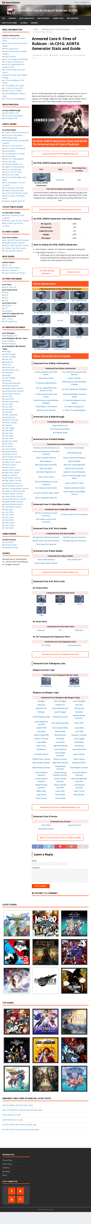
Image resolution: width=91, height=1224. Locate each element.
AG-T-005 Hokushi (79, 300)
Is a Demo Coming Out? (74, 406)
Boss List (7, 265)
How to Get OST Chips (74, 483)
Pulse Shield (60, 794)
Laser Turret (79, 791)
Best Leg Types (46, 468)
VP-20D (79, 325)
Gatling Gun (79, 708)
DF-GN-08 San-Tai (79, 313)
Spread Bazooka (79, 749)
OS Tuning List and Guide (46, 488)
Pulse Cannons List (9, 1115)
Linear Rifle (79, 728)
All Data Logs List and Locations (74, 514)
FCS (60, 630)
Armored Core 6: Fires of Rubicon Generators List (60, 209)
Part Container (59, 252)
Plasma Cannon (60, 759)
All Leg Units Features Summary (46, 537)
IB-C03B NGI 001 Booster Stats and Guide (18, 1129)
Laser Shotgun (60, 712)
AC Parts (23, 23)
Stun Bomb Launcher (60, 723)
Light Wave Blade (60, 746)
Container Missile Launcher (14, 491)
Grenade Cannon (41, 754)
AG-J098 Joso (41, 300)
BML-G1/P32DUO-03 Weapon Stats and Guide (20, 1110)
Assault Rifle (41, 728)
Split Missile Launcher (41, 767)
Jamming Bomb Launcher (14, 391)
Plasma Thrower (41, 738)
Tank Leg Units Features (46, 544)
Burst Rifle (79, 723)
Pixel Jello (55, 55)
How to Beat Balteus (46, 559)
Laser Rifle (41, 731)
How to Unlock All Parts (46, 458)
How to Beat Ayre (74, 559)
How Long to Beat (46, 378)
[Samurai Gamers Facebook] (11, 1191)
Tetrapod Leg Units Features (74, 541)
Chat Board (46, 825)
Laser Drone (41, 794)
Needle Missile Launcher (13, 502)
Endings (34, 23)
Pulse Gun (41, 705)
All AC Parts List (10, 287)
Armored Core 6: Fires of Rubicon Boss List (60, 572)
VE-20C (79, 337)
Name (34, 861)
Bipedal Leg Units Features (74, 537)
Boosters (41, 630)
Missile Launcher (79, 762)
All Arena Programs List (46, 472)
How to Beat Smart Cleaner (46, 563)
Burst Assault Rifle (60, 728)
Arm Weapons (46, 686)
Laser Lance (41, 746)
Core (60, 604)
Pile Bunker (41, 749)
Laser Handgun (79, 701)
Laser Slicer (60, 742)
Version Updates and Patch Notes (15, 1105)
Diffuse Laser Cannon (41, 759)
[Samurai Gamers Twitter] (20, 1191)
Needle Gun (60, 705)
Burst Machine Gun (60, 708)
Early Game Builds (26, 18)
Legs (41, 615)
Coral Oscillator (60, 749)
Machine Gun (41, 708)
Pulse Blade (79, 742)
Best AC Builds (43, 18)
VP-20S (41, 325)
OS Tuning (46, 645)
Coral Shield (60, 798)
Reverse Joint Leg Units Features (46, 541)
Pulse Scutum (41, 798)
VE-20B (60, 337)
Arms (79, 604)
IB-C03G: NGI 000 (41, 349)
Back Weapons (74, 686)
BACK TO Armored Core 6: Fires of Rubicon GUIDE (60, 838)
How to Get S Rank (9, 23)
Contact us (6, 1168)
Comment (36, 868)
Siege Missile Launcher (13, 480)
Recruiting (5, 1171)
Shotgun (41, 712)
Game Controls (74, 378)
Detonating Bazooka (41, 717)
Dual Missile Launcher (79, 767)
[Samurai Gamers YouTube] (11, 1199)
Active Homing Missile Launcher (16, 488)
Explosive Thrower (79, 735)
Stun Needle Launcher (12, 457)
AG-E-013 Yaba (60, 300)
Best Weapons (72, 18)
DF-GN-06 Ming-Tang (60, 313)
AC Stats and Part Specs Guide (46, 493)
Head (41, 604)
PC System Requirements (46, 383)
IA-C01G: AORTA (60, 349)
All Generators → (74, 272)
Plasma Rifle (60, 731)
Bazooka (79, 712)
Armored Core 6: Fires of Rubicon (74, 55)
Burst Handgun (60, 701)
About (4, 1175)
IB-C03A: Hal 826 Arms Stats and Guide (17, 1124)
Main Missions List (60, 425)
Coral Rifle (79, 731)
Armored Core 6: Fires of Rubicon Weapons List (60, 807)
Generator (60, 180)
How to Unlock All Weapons (74, 458)
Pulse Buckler (79, 794)
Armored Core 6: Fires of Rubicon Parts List (60, 654)
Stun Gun (79, 705)
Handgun (41, 701)
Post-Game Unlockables (60, 429)
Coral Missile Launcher (13, 507)
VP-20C (60, 320)
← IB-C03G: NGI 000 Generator (46, 272)
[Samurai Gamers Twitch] (20, 1199)
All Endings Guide (60, 432)
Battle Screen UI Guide (46, 410)
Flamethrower (60, 735)
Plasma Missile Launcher (13, 504)
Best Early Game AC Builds (46, 465)
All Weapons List (10, 336)
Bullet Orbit (41, 791)
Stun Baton (79, 746)
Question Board (74, 825)
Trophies (12, 18)
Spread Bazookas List (10, 1120)
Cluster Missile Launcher (13, 494)
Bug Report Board (46, 829)
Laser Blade (41, 742)
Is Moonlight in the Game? (46, 406)
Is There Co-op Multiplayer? (74, 410)
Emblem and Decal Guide (74, 488)
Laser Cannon (79, 754)
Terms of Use (7, 1164)
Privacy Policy (7, 1160)
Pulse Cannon (79, 759)
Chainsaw (60, 738)
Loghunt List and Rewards (74, 472)
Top (3, 18)
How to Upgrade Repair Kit (46, 498)
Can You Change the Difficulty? (74, 389)
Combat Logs (58, 18)
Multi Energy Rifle (41, 735)
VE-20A (41, 337)
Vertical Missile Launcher (13, 486)
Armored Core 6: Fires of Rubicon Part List (60, 154)
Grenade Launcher (60, 717)
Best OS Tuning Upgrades (74, 465)
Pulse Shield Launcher (41, 762)
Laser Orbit (60, 791)
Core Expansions (74, 645)
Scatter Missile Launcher (13, 496)
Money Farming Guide (74, 468)
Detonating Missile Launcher (15, 499)
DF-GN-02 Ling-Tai (41, 313)
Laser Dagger (79, 738)
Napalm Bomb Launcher (13, 388)
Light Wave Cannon (60, 762)
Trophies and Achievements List (46, 448)
